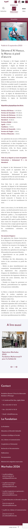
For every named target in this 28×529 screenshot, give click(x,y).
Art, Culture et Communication (10, 440)
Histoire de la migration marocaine (12, 462)
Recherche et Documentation (10, 448)
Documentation (6, 457)
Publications (5, 453)
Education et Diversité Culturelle (11, 431)
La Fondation (5, 426)
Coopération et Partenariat (9, 444)
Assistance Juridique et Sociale (10, 435)
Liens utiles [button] (13, 527)
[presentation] (16, 367)
